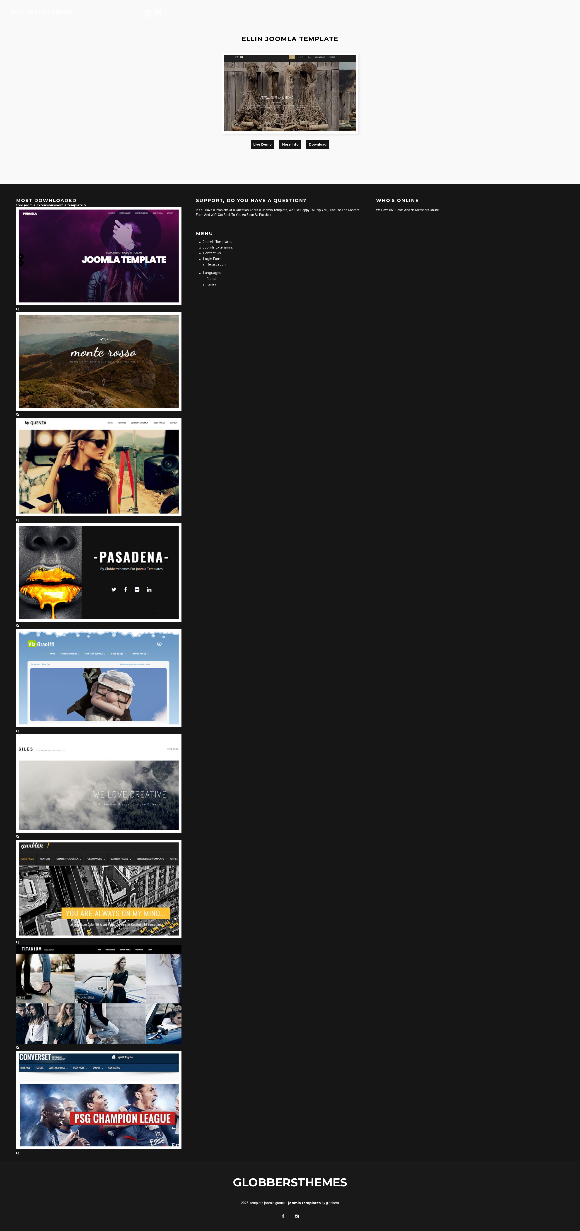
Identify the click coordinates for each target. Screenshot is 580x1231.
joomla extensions (218, 247)
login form (212, 259)
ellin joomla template (290, 39)
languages (212, 273)
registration (216, 264)
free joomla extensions (35, 205)
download (317, 144)
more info (290, 144)
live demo (262, 144)
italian (211, 284)
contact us (212, 253)
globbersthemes (42, 11)
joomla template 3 (70, 205)
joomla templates (217, 242)
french (212, 279)
